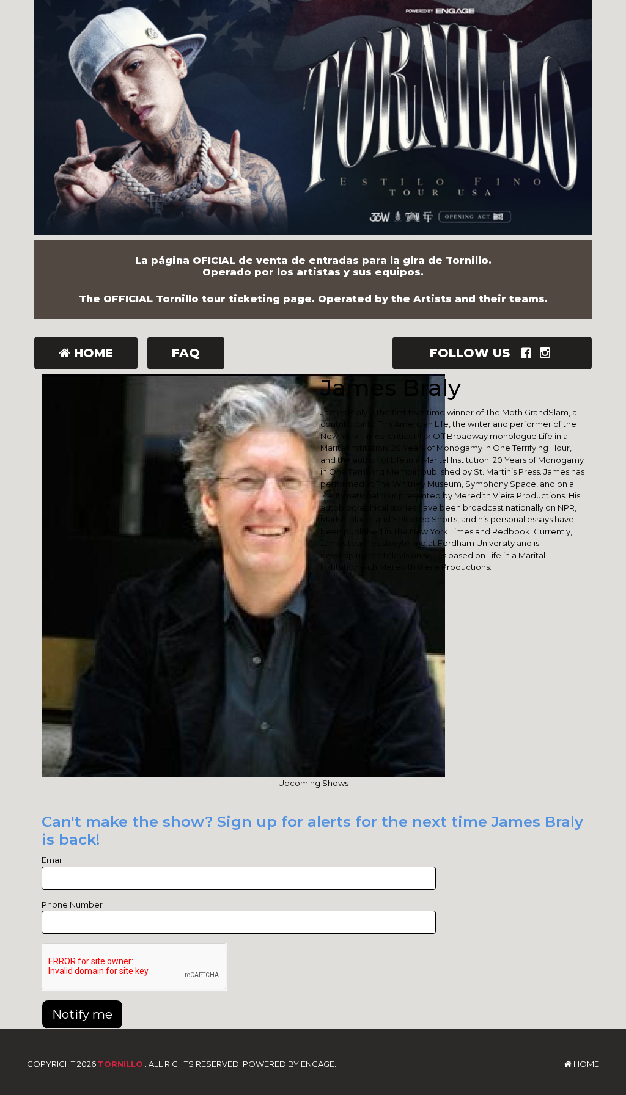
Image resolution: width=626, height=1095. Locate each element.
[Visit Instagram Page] (547, 353)
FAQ (186, 353)
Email (52, 860)
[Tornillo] (313, 120)
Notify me (82, 1014)
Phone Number (72, 904)
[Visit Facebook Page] (528, 353)
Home (91, 353)
